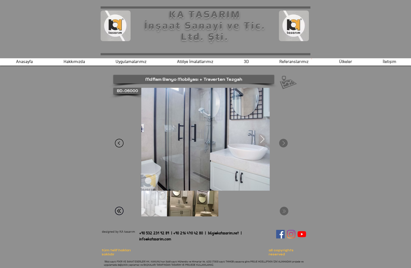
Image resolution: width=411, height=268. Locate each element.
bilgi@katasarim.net (223, 233)
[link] (311, 58)
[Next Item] (262, 139)
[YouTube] (302, 234)
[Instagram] (291, 234)
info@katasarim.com (155, 239)
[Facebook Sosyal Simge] (280, 234)
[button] (288, 82)
